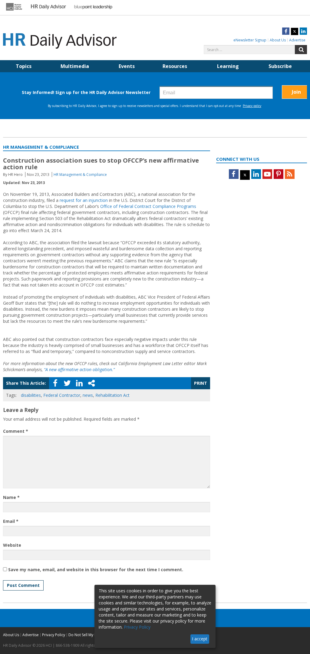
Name (11, 497)
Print (200, 383)
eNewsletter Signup (249, 40)
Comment (15, 431)
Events (127, 66)
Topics (23, 66)
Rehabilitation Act (112, 395)
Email (10, 521)
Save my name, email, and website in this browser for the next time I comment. (95, 569)
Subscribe (280, 66)
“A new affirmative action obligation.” (79, 369)
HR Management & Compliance (80, 174)
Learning (228, 66)
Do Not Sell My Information (91, 634)
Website (12, 545)
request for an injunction (84, 200)
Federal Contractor (61, 395)
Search (301, 49)
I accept (199, 639)
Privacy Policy (53, 634)
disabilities (31, 395)
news (88, 395)
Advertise (297, 40)
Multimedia (75, 66)
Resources (175, 66)
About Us (278, 40)
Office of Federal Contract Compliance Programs (148, 206)
